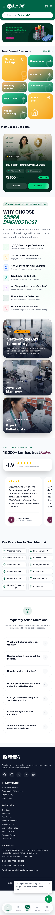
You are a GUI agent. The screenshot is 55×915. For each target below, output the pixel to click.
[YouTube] (33, 774)
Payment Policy (8, 835)
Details (16, 186)
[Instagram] (11, 774)
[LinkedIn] (26, 774)
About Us (6, 813)
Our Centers (7, 817)
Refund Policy (8, 831)
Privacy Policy (8, 824)
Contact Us (6, 838)
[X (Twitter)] (18, 774)
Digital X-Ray (7, 795)
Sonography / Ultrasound (12, 791)
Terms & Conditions (10, 821)
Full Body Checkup (10, 787)
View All (46, 51)
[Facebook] (4, 774)
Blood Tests (7, 798)
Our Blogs (6, 810)
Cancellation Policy (10, 828)
